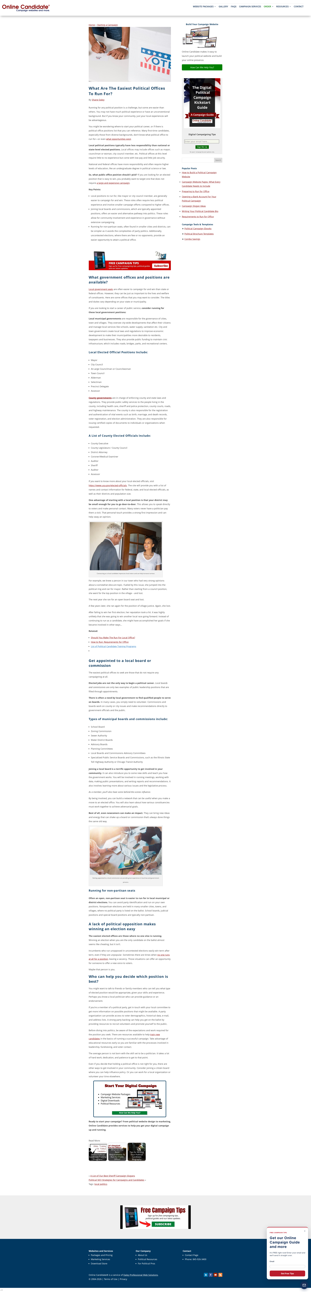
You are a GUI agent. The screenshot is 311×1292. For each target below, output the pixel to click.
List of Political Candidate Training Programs (113, 646)
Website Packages (203, 7)
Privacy (123, 1279)
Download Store (99, 1263)
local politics (100, 1184)
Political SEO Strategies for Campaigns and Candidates (116, 1179)
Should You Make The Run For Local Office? (113, 637)
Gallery (223, 7)
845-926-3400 (199, 1259)
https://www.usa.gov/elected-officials (108, 485)
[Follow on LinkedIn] (206, 1275)
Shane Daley (98, 99)
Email (272, 1261)
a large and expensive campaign (113, 183)
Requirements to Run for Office (198, 216)
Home (92, 24)
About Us (142, 1255)
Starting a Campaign (107, 24)
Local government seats (101, 289)
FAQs (233, 7)
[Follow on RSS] (220, 1275)
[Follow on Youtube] (215, 1275)
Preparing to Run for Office (195, 191)
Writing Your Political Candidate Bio (200, 211)
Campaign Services (250, 7)
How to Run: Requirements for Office (110, 642)
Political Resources (147, 1259)
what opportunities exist (118, 139)
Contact (298, 7)
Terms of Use (110, 1279)
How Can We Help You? (202, 67)
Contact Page (191, 1255)
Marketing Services (100, 1259)
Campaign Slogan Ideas (194, 206)
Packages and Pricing (101, 1255)
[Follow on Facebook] (211, 1275)
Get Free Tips (287, 1273)
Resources (282, 7)
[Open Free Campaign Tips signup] (304, 1285)
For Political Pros (146, 1263)
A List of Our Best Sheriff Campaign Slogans (112, 1175)
